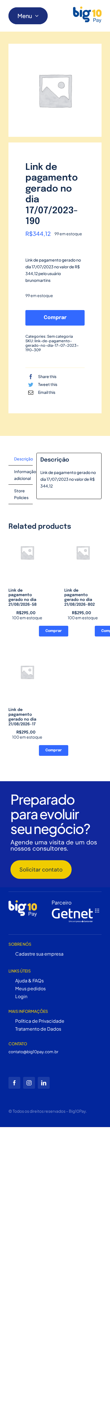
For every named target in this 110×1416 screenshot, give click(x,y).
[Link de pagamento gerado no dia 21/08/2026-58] (27, 552)
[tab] (20, 459)
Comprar (55, 317)
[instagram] (29, 1083)
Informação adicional (23, 475)
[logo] (87, 14)
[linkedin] (44, 1083)
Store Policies (21, 494)
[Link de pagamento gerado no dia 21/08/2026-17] (27, 672)
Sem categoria (60, 336)
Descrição (23, 458)
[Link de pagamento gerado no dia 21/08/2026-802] (83, 552)
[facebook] (14, 1083)
